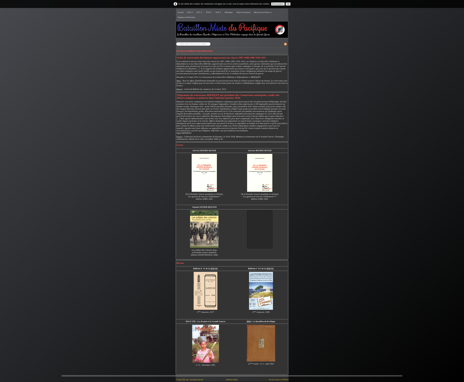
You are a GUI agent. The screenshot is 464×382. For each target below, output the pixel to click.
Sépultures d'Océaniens (186, 17)
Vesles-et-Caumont (243, 12)
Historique (229, 12)
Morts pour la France (263, 12)
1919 (218, 12)
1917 (199, 12)
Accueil (180, 12)
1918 (209, 12)
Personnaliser (278, 4)
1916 (190, 12)
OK (288, 4)
